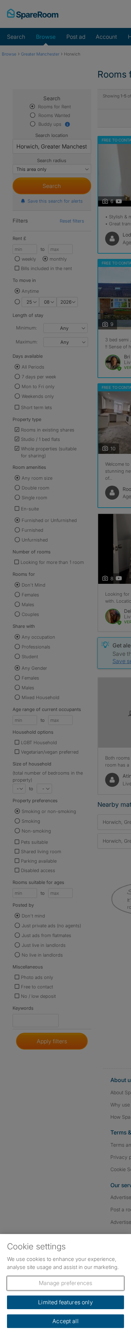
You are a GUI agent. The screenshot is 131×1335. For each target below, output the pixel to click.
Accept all (65, 1321)
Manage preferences (66, 1282)
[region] (65, 1284)
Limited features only (65, 1302)
